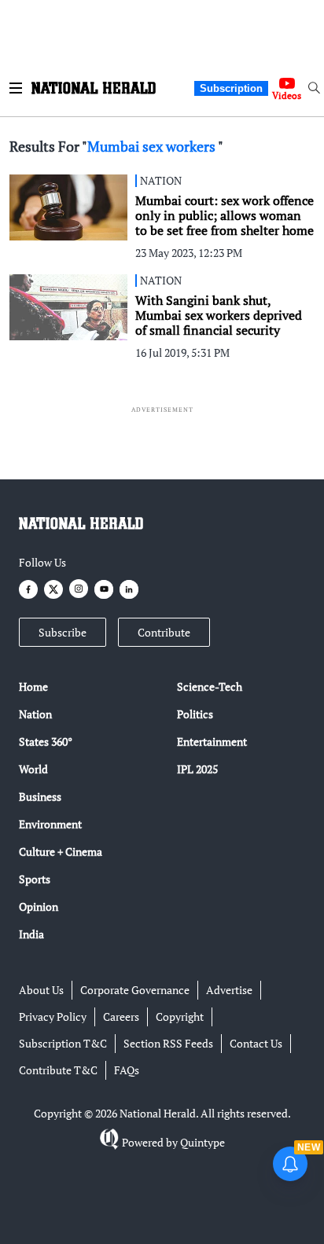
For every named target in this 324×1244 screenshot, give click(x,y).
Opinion (38, 906)
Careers (121, 1016)
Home (33, 686)
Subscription (231, 88)
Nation (35, 713)
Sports (34, 879)
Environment (50, 823)
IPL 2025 (197, 768)
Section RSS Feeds (168, 1043)
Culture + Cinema (60, 851)
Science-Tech (209, 686)
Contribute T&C (58, 1069)
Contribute (164, 632)
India (31, 934)
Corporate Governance (135, 989)
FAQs (126, 1069)
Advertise (229, 989)
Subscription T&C (63, 1043)
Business (40, 796)
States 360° (45, 741)
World (33, 768)
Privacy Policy (53, 1016)
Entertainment (212, 741)
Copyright (180, 1016)
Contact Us (256, 1043)
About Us (41, 989)
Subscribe (63, 632)
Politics (195, 713)
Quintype (202, 1142)
